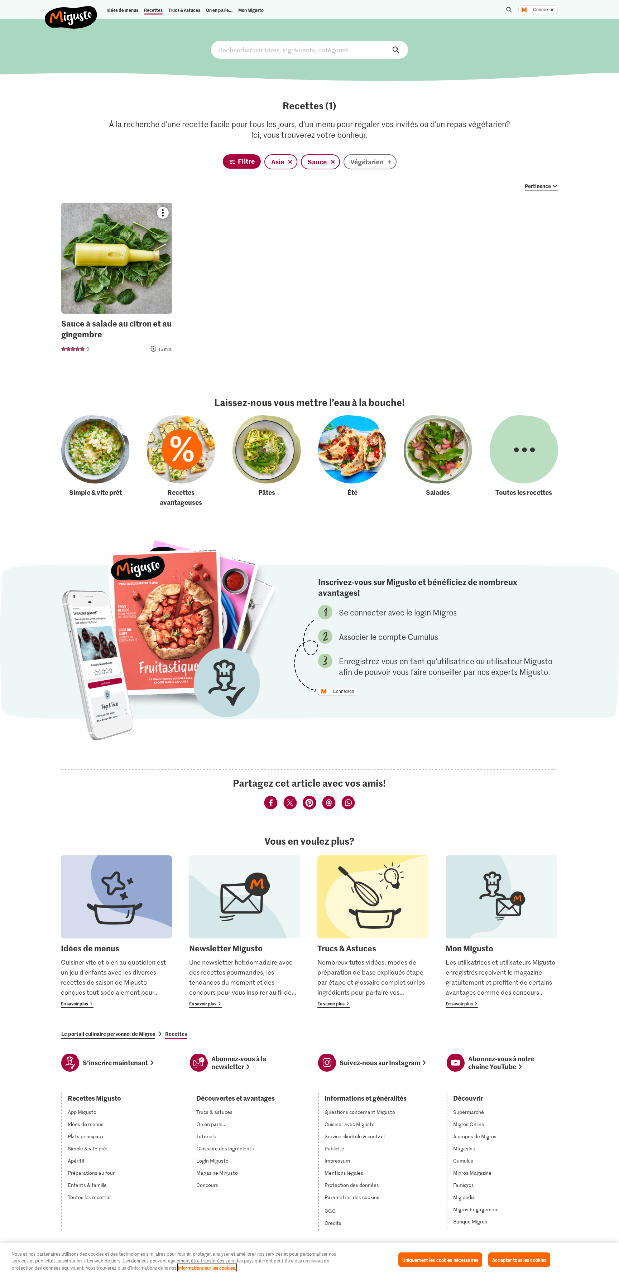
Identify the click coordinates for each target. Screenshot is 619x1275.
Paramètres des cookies (352, 1197)
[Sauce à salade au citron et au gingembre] (116, 282)
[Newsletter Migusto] (244, 931)
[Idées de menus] (116, 931)
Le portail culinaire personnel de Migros (108, 1033)
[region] (309, 1259)
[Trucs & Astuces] (372, 931)
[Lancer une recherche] (509, 9)
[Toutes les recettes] (524, 461)
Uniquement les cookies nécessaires (440, 1259)
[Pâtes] (266, 461)
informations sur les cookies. (207, 1267)
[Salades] (438, 461)
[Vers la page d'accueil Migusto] (71, 11)
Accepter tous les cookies (519, 1259)
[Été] (352, 461)
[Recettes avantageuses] (181, 461)
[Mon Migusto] (501, 931)
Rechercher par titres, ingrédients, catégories (309, 50)
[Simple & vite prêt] (95, 461)
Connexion (544, 9)
